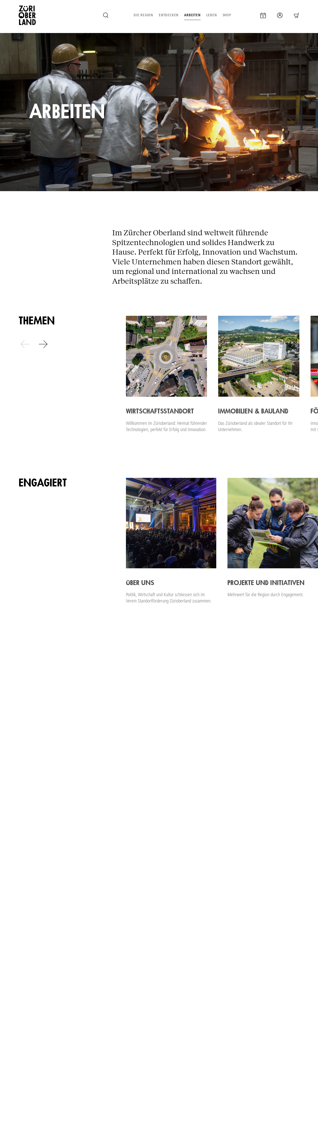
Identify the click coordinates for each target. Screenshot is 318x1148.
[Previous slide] (25, 344)
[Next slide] (43, 344)
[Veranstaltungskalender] (263, 15)
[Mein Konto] (279, 15)
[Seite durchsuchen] (105, 15)
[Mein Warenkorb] (296, 15)
